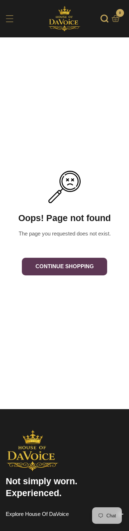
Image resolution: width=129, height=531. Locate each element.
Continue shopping (64, 266)
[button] (104, 19)
